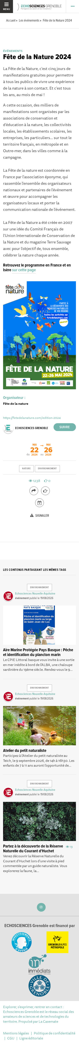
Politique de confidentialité (54, 1033)
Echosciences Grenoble (31, 428)
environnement (47, 468)
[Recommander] (45, 490)
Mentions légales (16, 1033)
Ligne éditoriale (31, 1038)
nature (26, 468)
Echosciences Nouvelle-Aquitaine (35, 594)
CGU (10, 1038)
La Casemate (48, 1021)
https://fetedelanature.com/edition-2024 (32, 417)
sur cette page (24, 270)
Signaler (42, 515)
